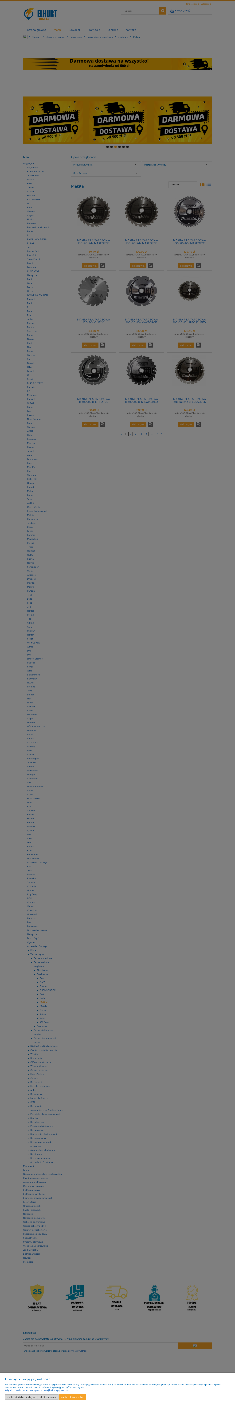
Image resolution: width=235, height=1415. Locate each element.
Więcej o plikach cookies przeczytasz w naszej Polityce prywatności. (37, 1390)
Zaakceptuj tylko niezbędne (21, 1397)
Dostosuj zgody (48, 1397)
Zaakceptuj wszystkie (72, 1397)
